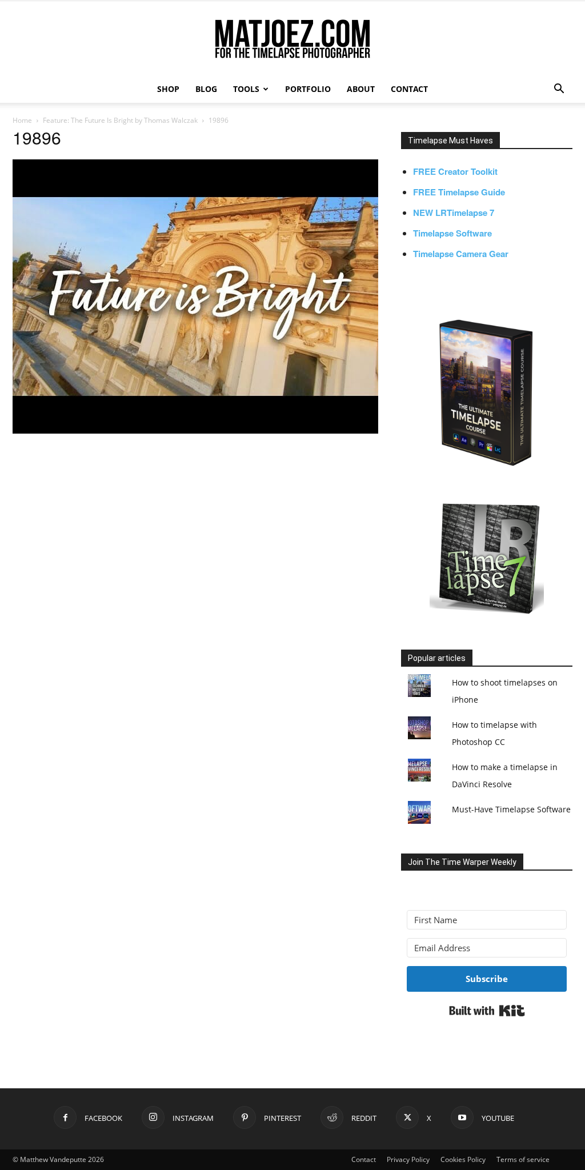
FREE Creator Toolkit (455, 171)
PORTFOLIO (308, 88)
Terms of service (523, 1159)
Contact (363, 1159)
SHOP (168, 88)
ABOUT (361, 88)
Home (22, 120)
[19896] (195, 430)
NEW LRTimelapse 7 (453, 212)
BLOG (206, 88)
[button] (558, 90)
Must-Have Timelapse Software (511, 809)
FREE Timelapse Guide (459, 192)
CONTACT (409, 88)
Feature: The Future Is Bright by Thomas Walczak (120, 120)
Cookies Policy (463, 1159)
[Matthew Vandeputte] (292, 39)
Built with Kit (487, 1010)
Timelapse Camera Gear (460, 253)
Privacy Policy (408, 1159)
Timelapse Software (452, 233)
